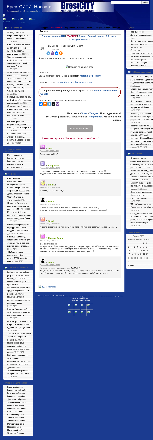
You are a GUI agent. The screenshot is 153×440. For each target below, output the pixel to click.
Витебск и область (15, 158)
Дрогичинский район (16, 399)
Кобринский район (15, 415)
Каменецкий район (15, 411)
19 (135, 254)
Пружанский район (15, 430)
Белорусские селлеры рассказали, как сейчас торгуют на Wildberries (141, 104)
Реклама (116, 28)
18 (132, 254)
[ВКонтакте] (56, 53)
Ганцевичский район (16, 396)
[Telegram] (48, 53)
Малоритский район (16, 424)
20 (138, 254)
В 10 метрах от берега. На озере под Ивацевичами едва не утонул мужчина (19, 324)
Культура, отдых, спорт (141, 53)
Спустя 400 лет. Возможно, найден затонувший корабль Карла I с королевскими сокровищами (18, 184)
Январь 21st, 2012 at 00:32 (50, 240)
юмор (90, 82)
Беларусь (44, 28)
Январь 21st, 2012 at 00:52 (50, 265)
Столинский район (15, 433)
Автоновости (136, 47)
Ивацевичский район (16, 408)
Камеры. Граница (102, 28)
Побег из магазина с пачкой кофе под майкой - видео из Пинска (19, 300)
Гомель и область (15, 164)
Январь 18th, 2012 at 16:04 (50, 151)
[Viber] (52, 53)
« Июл (131, 265)
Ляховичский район (16, 421)
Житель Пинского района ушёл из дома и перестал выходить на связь (18, 312)
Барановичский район (17, 390)
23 (147, 254)
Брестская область (19, 268)
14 (141, 251)
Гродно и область (15, 161)
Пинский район (14, 427)
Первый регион (96, 36)
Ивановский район (15, 405)
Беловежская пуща (139, 62)
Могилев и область (16, 167)
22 (144, 254)
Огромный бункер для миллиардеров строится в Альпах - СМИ (19, 206)
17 (129, 254)
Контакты (44, 31)
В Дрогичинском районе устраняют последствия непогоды (18, 275)
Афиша (80, 28)
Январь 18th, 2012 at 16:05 (50, 168)
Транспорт (55, 49)
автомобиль (63, 82)
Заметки (138, 154)
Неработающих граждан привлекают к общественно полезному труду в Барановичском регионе (18, 287)
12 (135, 251)
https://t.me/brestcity (90, 75)
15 (144, 251)
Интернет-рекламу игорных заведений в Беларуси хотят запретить (19, 124)
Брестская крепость (139, 59)
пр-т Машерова (78, 82)
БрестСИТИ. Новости (29, 6)
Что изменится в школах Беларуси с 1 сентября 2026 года (18, 75)
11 (132, 251)
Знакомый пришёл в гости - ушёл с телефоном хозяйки (19, 337)
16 (147, 251)
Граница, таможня (138, 44)
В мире (14, 174)
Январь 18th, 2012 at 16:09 (50, 187)
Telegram (94, 113)
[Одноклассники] (61, 53)
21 (141, 254)
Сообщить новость (79, 39)
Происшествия (137, 32)
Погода (89, 28)
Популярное (16, 28)
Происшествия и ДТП (53, 36)
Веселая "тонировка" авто (65, 45)
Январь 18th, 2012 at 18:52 (50, 204)
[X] (53, 104)
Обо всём (111, 36)
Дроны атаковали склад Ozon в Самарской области (18, 197)
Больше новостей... (80, 128)
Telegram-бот (95, 116)
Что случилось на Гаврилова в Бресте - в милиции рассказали (17, 35)
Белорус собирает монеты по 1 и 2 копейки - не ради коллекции (19, 100)
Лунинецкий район (15, 418)
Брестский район (15, 387)
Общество (135, 50)
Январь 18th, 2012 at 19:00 (50, 224)
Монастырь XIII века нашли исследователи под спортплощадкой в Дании (19, 215)
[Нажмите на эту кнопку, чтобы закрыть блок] (31, 27)
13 (138, 251)
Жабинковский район (16, 402)
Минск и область (14, 155)
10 (129, 251)
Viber (84, 113)
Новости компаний (138, 66)
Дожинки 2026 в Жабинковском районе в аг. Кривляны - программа (18, 370)
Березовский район (16, 393)
